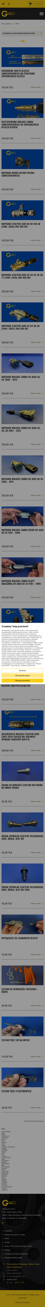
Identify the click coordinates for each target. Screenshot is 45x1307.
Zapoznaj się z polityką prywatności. (23, 665)
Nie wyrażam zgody (22, 675)
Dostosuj (22, 670)
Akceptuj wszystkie (22, 680)
